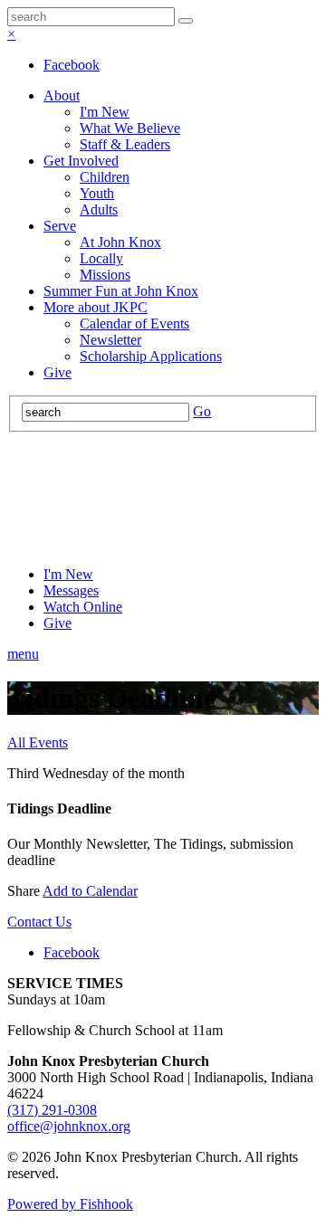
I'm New (104, 111)
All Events (37, 742)
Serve (59, 225)
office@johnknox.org (68, 1126)
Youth (97, 193)
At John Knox (120, 242)
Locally (101, 258)
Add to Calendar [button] (90, 891)
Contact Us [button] (39, 921)
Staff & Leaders (125, 144)
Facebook (71, 64)
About (61, 95)
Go (202, 411)
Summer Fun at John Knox (120, 291)
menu (23, 653)
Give (57, 372)
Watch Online (82, 606)
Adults (99, 209)
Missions (105, 274)
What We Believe (130, 128)
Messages (71, 590)
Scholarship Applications (151, 356)
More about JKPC (95, 307)
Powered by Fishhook (70, 1204)
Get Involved (81, 160)
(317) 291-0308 (52, 1110)
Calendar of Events (134, 323)
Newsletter (110, 339)
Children (104, 177)
